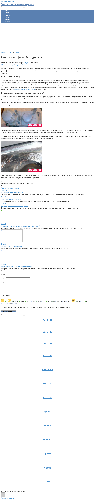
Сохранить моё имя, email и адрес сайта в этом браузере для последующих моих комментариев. (36, 307)
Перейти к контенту (7, 2)
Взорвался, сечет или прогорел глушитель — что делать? (20, 226)
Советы (7, 15)
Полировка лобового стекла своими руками (16, 266)
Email (3, 278)
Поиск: (3, 7)
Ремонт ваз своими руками (17, 4)
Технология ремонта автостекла (12, 192)
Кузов (27, 63)
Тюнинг (7, 22)
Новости (7, 13)
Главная (7, 10)
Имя (3, 275)
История (7, 17)
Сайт (2, 282)
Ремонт (7, 19)
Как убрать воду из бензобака (11, 246)
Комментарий (5, 296)
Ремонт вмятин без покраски (11, 199)
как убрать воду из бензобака (24, 89)
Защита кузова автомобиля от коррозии (14, 206)
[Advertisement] (47, 37)
